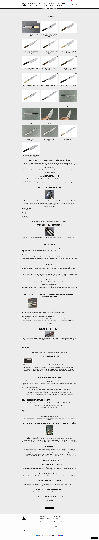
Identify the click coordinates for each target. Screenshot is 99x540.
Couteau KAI (42, 521)
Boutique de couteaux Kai (58, 3)
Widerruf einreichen (49, 508)
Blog (61, 5)
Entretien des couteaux (50, 5)
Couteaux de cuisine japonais (37, 3)
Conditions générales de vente (57, 524)
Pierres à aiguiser (33, 5)
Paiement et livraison (56, 523)
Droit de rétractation (56, 526)
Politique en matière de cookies (58, 521)
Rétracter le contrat (94, 538)
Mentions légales (55, 518)
